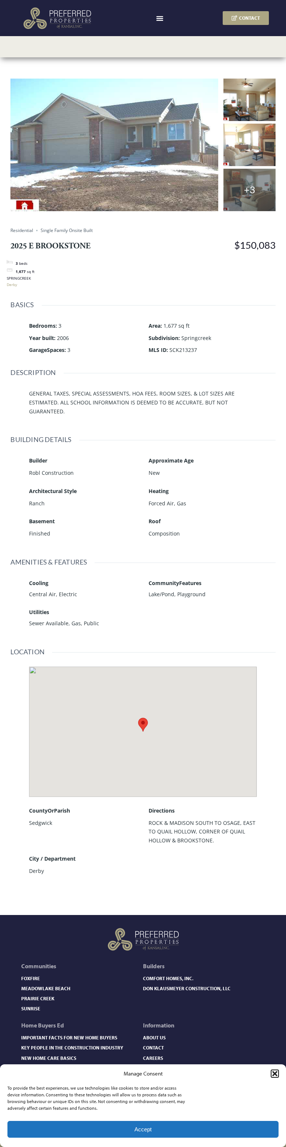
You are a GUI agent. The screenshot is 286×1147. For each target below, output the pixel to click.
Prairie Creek (37, 998)
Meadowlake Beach (45, 988)
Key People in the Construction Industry (72, 1048)
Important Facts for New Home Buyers (69, 1037)
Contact (153, 1048)
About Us (154, 1037)
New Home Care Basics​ (48, 1058)
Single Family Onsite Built (67, 230)
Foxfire (30, 978)
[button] (275, 1073)
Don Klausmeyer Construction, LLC (187, 988)
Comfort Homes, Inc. (168, 978)
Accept (143, 1129)
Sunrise (30, 1008)
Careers (153, 1058)
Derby (12, 284)
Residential (21, 230)
